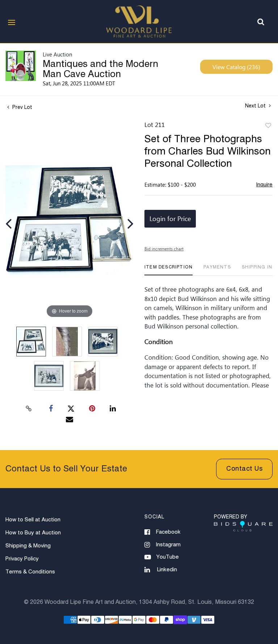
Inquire (264, 184)
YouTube (167, 557)
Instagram (168, 544)
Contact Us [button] (244, 469)
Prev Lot (21, 107)
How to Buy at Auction (33, 532)
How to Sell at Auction (32, 519)
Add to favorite (268, 126)
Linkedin (167, 569)
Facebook (168, 532)
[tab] (168, 270)
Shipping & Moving (28, 545)
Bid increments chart (164, 248)
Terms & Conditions (30, 572)
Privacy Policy (22, 559)
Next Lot (256, 106)
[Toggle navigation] (12, 22)
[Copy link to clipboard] (29, 408)
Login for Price (170, 218)
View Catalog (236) (236, 67)
